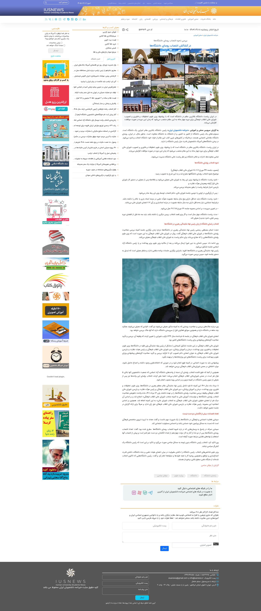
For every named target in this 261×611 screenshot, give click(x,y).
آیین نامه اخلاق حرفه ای (146, 603)
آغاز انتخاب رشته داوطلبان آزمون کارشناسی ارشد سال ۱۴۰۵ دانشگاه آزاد (94, 109)
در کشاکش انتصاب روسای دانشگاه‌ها (170, 46)
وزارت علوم (179, 475)
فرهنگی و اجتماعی (166, 19)
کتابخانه (134, 19)
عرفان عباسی (162, 475)
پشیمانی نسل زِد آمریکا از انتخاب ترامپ (102, 153)
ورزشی (155, 19)
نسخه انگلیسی (112, 3)
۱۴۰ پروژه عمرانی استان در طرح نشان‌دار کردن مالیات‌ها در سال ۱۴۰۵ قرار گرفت (94, 147)
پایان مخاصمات (54, 43)
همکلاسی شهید (168, 3)
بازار (144, 3)
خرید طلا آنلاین (110, 44)
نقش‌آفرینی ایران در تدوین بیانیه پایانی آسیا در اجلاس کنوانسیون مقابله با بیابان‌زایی (94, 87)
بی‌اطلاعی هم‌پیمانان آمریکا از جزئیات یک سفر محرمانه (96, 164)
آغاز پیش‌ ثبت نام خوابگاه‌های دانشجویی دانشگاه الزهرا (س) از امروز (94, 114)
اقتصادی (147, 19)
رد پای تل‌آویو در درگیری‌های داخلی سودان (101, 175)
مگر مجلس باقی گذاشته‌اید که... (203, 2)
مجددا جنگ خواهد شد (54, 45)
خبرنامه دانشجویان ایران (211, 35)
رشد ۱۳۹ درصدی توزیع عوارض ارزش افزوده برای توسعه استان (94, 125)
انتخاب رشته (122, 3)
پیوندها (125, 603)
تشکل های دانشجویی (134, 3)
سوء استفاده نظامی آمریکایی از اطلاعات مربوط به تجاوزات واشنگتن (94, 159)
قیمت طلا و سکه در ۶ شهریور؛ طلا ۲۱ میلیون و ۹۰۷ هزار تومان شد (94, 98)
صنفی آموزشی (193, 19)
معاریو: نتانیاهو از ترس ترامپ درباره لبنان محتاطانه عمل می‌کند (94, 70)
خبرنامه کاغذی (157, 3)
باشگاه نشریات (206, 19)
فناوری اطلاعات (180, 19)
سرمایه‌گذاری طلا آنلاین (107, 36)
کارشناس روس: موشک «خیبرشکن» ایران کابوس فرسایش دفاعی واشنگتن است (94, 76)
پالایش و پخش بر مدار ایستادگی (104, 103)
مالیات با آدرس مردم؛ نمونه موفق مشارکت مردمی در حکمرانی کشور (94, 136)
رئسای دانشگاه (210, 475)
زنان (140, 19)
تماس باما (133, 603)
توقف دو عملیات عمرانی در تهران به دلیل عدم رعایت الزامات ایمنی (94, 92)
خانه (214, 19)
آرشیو (108, 603)
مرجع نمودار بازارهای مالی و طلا (104, 52)
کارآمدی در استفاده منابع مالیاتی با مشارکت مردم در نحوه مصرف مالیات (94, 131)
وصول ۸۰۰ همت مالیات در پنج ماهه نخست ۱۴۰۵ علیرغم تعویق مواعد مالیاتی (94, 142)
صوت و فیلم (125, 19)
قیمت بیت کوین (110, 40)
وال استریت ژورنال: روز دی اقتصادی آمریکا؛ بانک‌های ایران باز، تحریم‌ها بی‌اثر (94, 65)
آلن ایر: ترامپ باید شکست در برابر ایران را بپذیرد (98, 81)
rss (119, 603)
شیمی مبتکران (111, 48)
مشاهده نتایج (56, 56)
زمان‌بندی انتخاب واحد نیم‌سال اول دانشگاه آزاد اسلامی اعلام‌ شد (94, 120)
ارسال (164, 548)
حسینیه (149, 3)
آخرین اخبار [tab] (111, 59)
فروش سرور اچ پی (109, 32)
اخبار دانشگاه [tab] (95, 59)
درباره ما (114, 603)
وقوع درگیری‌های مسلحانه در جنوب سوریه (101, 170)
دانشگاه (193, 475)
